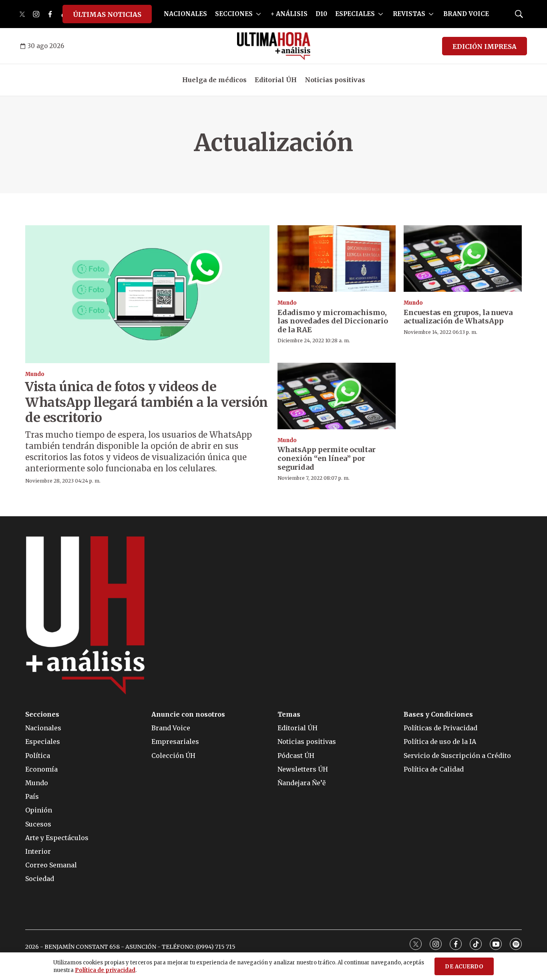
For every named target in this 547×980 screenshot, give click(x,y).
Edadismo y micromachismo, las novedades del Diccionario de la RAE (333, 321)
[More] (258, 14)
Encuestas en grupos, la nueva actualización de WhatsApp (458, 317)
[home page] (273, 46)
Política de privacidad (105, 970)
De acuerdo (464, 966)
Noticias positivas (335, 80)
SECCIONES (234, 14)
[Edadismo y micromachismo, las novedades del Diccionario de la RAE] (337, 258)
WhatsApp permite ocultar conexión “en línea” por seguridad (327, 458)
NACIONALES (185, 14)
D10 (321, 14)
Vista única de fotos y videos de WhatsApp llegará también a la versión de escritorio (146, 402)
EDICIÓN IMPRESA (484, 46)
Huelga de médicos (214, 80)
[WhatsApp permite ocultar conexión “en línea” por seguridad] (337, 396)
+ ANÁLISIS (289, 14)
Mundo (34, 374)
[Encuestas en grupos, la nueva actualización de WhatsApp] (463, 258)
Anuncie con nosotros (188, 714)
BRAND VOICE (466, 14)
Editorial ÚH (276, 80)
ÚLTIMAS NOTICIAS (107, 14)
